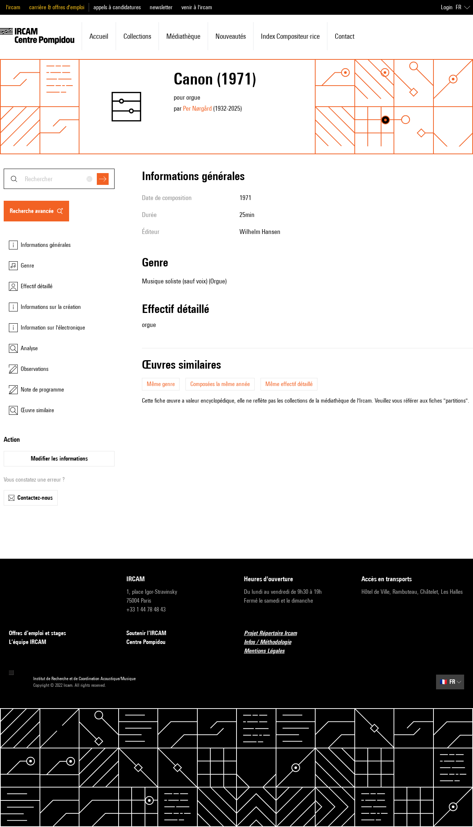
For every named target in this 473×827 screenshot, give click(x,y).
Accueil (98, 36)
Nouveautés (230, 36)
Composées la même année (220, 383)
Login (447, 7)
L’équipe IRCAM (27, 641)
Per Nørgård (197, 108)
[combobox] (59, 179)
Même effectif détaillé (289, 383)
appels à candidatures (117, 7)
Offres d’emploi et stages (37, 633)
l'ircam (13, 7)
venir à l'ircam (196, 7)
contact (344, 36)
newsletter (161, 7)
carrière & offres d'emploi (56, 7)
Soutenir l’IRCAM (146, 633)
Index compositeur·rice (290, 36)
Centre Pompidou (146, 641)
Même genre (161, 383)
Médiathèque (183, 36)
